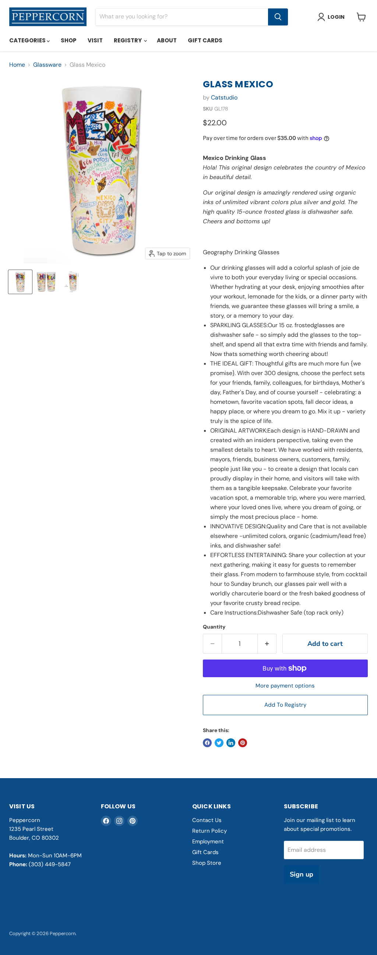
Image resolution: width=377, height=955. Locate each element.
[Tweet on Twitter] (219, 742)
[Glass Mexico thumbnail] (20, 282)
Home (17, 65)
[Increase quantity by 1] (267, 644)
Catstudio (224, 97)
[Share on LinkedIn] (230, 742)
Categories (28, 40)
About (167, 40)
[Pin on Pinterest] (242, 742)
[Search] (278, 16)
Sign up (301, 874)
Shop (69, 40)
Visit (95, 40)
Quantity (214, 627)
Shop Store (206, 863)
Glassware (47, 65)
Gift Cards (205, 40)
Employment (208, 841)
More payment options (285, 686)
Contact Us (207, 820)
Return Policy (209, 831)
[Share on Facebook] (207, 742)
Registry (128, 40)
